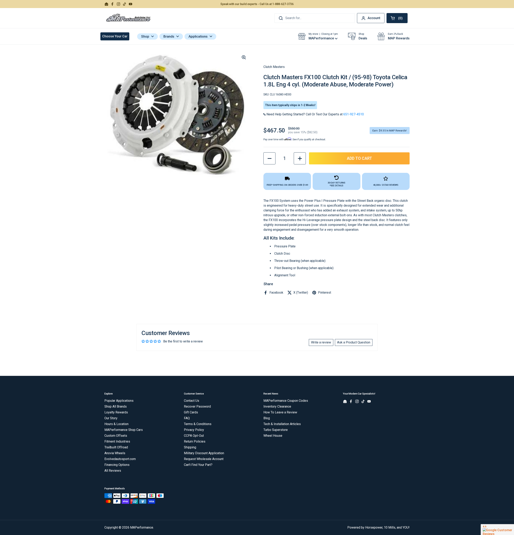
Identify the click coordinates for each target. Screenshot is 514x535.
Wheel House (272, 436)
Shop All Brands (115, 406)
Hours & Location (116, 424)
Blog (266, 418)
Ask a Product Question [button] (353, 342)
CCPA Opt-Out (194, 436)
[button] (397, 18)
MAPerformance (141, 527)
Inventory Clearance (277, 406)
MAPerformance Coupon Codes (285, 401)
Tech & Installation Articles (282, 424)
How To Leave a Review (280, 412)
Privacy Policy (194, 430)
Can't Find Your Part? (198, 465)
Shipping (190, 447)
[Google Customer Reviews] (497, 529)
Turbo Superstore (275, 430)
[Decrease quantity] (269, 158)
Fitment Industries (117, 441)
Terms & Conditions (197, 424)
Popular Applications (119, 401)
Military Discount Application (204, 453)
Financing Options (117, 465)
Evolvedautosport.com (120, 459)
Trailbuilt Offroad (116, 447)
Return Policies (194, 441)
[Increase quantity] (300, 158)
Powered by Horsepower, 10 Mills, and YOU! (378, 527)
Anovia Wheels (114, 453)
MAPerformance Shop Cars (123, 430)
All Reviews (112, 470)
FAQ (187, 418)
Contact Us (191, 401)
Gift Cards (191, 412)
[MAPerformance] (128, 18)
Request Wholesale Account (203, 459)
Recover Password (197, 406)
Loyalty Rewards (116, 412)
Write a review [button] (321, 342)
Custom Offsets (115, 436)
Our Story (110, 418)
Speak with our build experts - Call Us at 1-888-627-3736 (257, 4)
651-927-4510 (353, 114)
